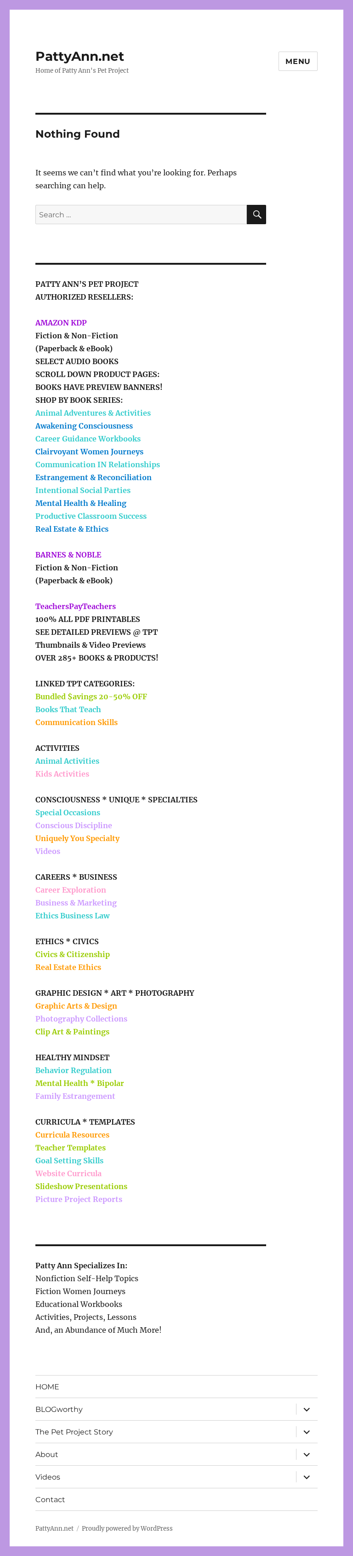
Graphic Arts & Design (76, 1005)
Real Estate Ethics (68, 967)
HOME (47, 1386)
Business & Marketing (76, 902)
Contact (50, 1499)
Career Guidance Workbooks (88, 438)
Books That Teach (68, 709)
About (46, 1454)
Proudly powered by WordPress (127, 1529)
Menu (298, 61)
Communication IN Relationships (97, 464)
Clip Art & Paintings (72, 1031)
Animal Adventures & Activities (93, 413)
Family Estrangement (75, 1096)
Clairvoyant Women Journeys (89, 451)
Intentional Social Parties (83, 490)
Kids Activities (62, 773)
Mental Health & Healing (80, 503)
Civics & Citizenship (72, 954)
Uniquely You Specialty (77, 838)
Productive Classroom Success (91, 516)
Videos (47, 851)
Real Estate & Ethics (71, 529)
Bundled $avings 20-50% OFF (91, 696)
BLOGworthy (59, 1409)
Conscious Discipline (73, 825)
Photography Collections (81, 1018)
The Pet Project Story (74, 1432)
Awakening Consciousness (84, 425)
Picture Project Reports (78, 1199)
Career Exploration (70, 889)
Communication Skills (76, 722)
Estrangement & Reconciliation (93, 477)
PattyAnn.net (79, 56)
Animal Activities (67, 761)
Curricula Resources (72, 1134)
